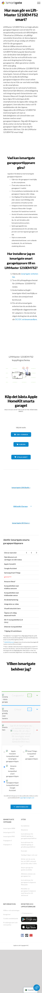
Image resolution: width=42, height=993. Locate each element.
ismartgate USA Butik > (21, 487)
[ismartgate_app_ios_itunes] (29, 927)
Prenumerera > (27, 913)
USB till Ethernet (9, 642)
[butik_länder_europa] (21, 448)
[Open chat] (36, 987)
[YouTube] (31, 935)
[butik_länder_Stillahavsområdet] (21, 461)
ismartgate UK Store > (21, 523)
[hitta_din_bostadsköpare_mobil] (21, 674)
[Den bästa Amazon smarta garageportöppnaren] (21, 476)
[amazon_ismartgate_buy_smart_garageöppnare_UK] (21, 512)
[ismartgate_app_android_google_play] (29, 919)
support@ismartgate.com (27, 798)
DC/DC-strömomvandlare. (26, 319)
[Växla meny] (39, 3)
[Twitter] (26, 935)
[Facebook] (22, 935)
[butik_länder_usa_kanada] (21, 438)
